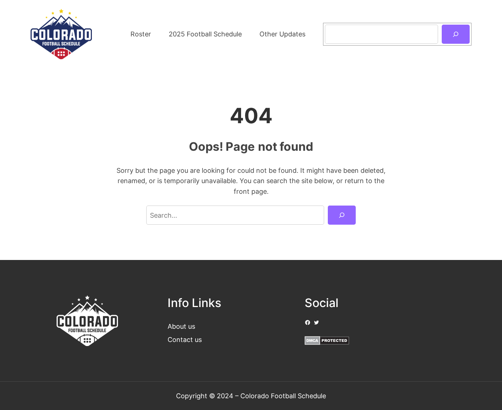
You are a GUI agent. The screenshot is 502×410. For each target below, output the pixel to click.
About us (181, 326)
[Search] (456, 34)
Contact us (185, 339)
